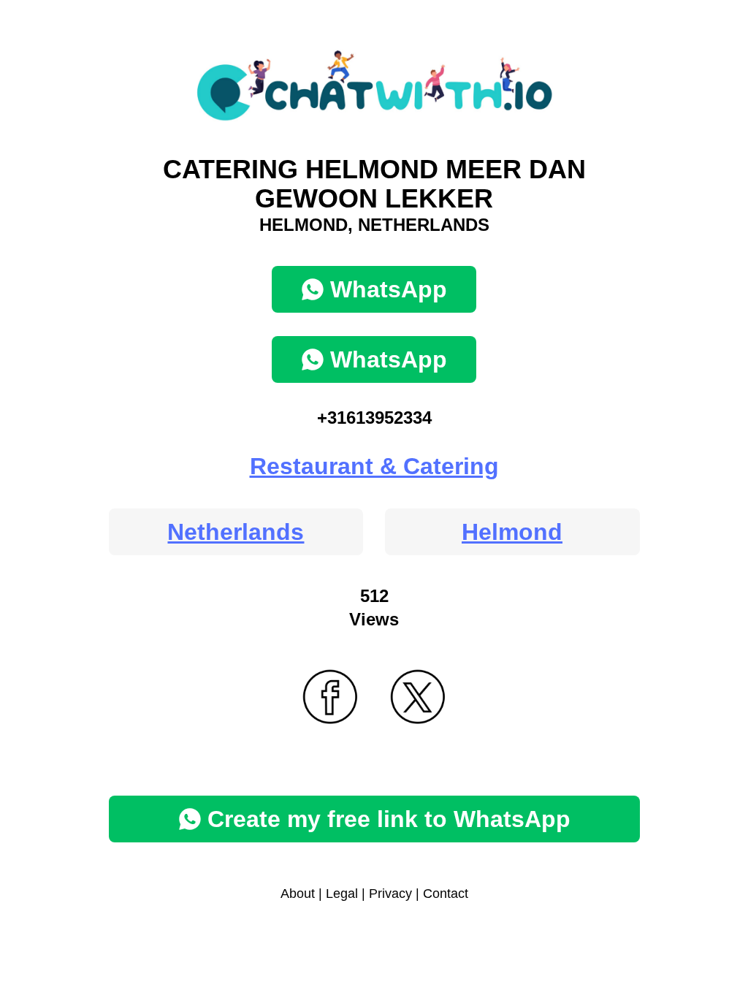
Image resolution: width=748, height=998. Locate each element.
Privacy (390, 893)
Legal (342, 893)
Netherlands (235, 532)
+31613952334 (374, 417)
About (297, 893)
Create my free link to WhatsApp (388, 819)
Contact (445, 893)
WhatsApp (388, 289)
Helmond (512, 532)
